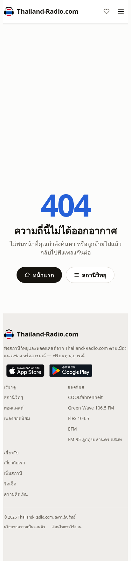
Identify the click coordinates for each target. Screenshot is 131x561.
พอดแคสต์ (14, 408)
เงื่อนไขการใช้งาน (66, 526)
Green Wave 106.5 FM (91, 408)
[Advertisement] (65, 96)
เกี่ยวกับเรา (14, 463)
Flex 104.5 (78, 418)
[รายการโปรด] (106, 11)
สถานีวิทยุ (94, 275)
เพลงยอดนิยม (17, 418)
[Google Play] (70, 370)
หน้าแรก (43, 275)
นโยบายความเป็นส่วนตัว (24, 526)
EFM (72, 429)
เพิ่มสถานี (13, 473)
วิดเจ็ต (10, 484)
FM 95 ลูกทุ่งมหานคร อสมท (95, 439)
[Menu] (120, 11)
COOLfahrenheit (85, 397)
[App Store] (25, 370)
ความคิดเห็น (16, 494)
